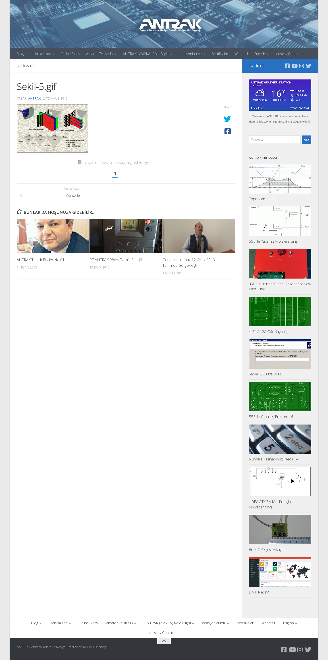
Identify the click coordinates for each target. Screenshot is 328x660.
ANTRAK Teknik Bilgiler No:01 (40, 259)
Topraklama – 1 (261, 198)
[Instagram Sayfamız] (301, 66)
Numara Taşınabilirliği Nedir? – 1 (275, 459)
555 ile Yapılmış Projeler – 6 (271, 416)
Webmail (241, 53)
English (259, 53)
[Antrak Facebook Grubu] (287, 66)
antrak (34, 98)
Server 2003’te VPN (265, 374)
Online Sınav (70, 53)
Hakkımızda (42, 53)
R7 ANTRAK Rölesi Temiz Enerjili (115, 259)
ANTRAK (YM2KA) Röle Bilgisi (146, 53)
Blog (20, 53)
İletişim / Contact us (290, 53)
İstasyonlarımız (190, 53)
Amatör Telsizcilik (99, 53)
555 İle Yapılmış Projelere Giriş (273, 241)
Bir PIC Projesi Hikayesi (267, 549)
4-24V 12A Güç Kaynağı (268, 331)
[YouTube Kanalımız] (294, 66)
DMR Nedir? (259, 592)
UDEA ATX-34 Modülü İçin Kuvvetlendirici (270, 504)
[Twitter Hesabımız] (308, 66)
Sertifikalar (220, 53)
